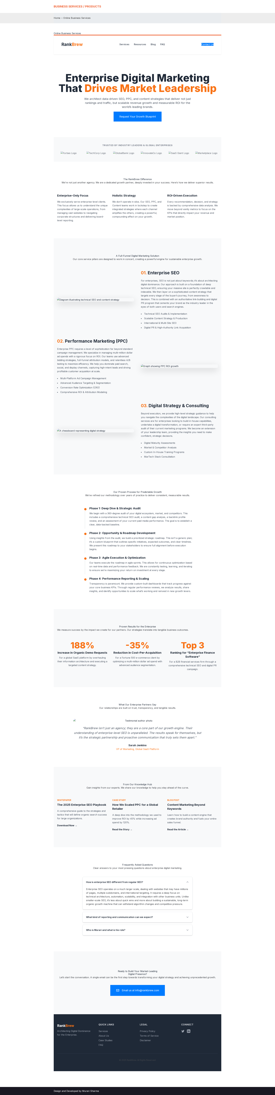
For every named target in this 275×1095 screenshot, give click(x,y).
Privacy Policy (147, 1031)
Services (124, 44)
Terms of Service (149, 1035)
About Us (104, 1035)
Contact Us (207, 44)
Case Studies (105, 1040)
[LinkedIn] (188, 1031)
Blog (153, 44)
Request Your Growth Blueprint (137, 116)
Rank (72, 44)
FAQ (162, 44)
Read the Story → (122, 829)
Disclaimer (145, 1040)
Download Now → (67, 825)
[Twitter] (183, 1031)
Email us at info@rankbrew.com (140, 990)
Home (57, 17)
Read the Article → (178, 829)
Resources (140, 44)
